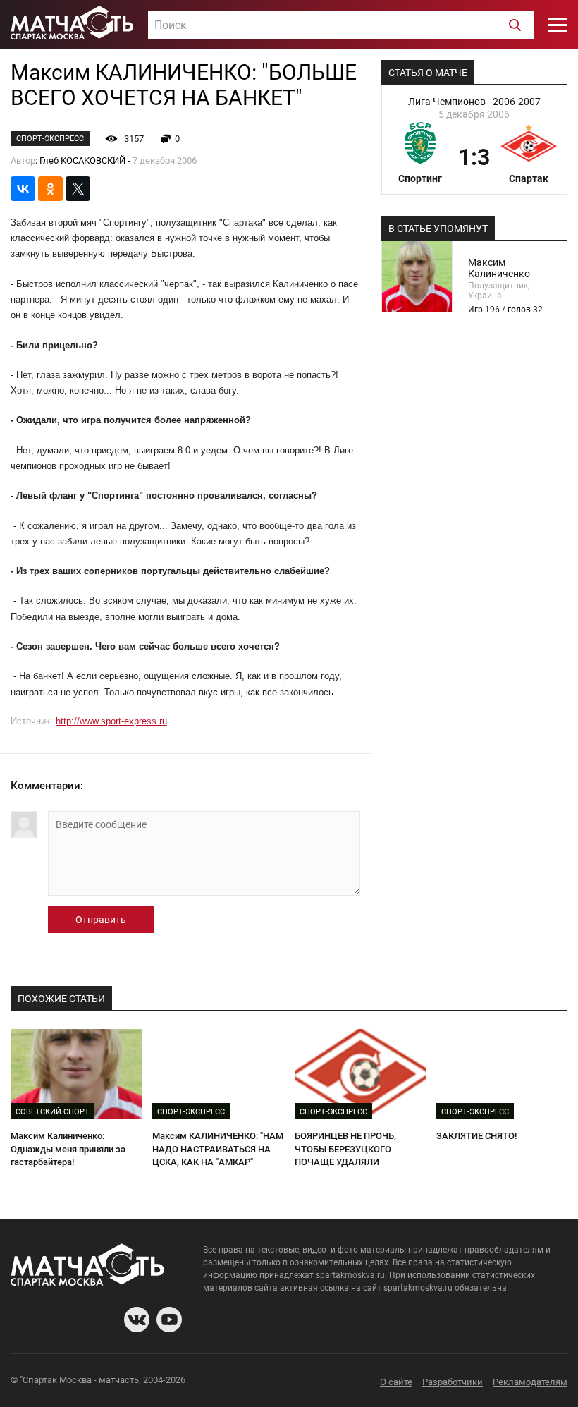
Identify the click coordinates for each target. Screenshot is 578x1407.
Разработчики (452, 1382)
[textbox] (341, 25)
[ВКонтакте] (23, 188)
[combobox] (341, 25)
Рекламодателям (530, 1382)
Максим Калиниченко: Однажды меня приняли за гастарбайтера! (68, 1149)
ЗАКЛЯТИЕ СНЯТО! (476, 1136)
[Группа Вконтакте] (136, 1319)
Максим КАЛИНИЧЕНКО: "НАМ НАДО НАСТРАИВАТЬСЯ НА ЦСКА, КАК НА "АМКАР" (217, 1149)
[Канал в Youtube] (169, 1319)
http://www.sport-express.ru (111, 721)
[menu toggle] (557, 25)
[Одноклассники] (50, 188)
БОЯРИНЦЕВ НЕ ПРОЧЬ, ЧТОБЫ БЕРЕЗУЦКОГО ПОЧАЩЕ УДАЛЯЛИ (345, 1149)
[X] (78, 188)
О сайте (396, 1382)
